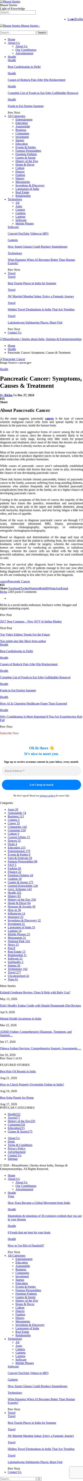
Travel (11, 273)
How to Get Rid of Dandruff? (26, 1245)
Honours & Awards (21, 906)
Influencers (16, 913)
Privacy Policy (16, 1148)
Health (12, 56)
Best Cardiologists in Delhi (24, 66)
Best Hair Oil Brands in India (18, 1071)
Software (20, 220)
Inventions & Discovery (30, 185)
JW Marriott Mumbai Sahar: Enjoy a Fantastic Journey (41, 296)
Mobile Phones (24, 223)
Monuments (22, 182)
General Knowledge (23, 885)
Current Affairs (19, 837)
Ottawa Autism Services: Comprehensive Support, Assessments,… (40, 1048)
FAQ (12, 865)
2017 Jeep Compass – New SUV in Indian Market (31, 621)
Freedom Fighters (26, 154)
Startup (19, 140)
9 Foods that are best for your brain (29, 1232)
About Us (14, 42)
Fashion (20, 175)
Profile (79, 19)
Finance (14, 871)
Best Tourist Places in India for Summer (32, 283)
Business (20, 130)
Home (11, 39)
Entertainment (23, 119)
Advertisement (24, 53)
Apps (18, 206)
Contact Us (14, 332)
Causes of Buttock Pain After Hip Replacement (36, 79)
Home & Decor (24, 164)
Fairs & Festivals (20, 858)
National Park (19, 941)
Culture (20, 168)
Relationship (23, 195)
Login (71, 19)
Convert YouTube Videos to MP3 (28, 233)
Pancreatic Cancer (19, 581)
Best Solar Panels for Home (17, 1097)
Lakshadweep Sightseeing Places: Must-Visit (35, 322)
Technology (15, 199)
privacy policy (47, 795)
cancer (49, 418)
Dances (20, 171)
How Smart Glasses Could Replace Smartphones (37, 246)
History (20, 178)
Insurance (15, 917)
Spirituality (15, 962)
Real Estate (22, 192)
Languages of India (27, 188)
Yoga (13, 979)
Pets (11, 948)
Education (21, 123)
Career (14, 823)
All (17, 202)
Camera (20, 209)
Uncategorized (18, 976)
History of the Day (26, 161)
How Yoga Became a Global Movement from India (39, 1202)
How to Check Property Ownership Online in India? (32, 1084)
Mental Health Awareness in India (20, 1018)
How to (14, 910)
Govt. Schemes (20, 889)
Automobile (22, 126)
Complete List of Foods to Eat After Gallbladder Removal (43, 93)
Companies (22, 133)
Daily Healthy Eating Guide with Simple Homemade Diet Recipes (40, 1005)
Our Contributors (25, 49)
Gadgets (20, 213)
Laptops (20, 216)
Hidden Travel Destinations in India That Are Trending (41, 309)
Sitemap (13, 1158)
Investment (22, 136)
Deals (12, 844)
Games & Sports (25, 157)
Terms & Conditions (20, 1145)
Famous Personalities (28, 150)
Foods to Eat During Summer (26, 106)
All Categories (16, 116)
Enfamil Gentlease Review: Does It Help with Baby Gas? (35, 992)
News (13, 944)
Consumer (17, 830)
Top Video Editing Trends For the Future (25, 634)
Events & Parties (25, 147)
